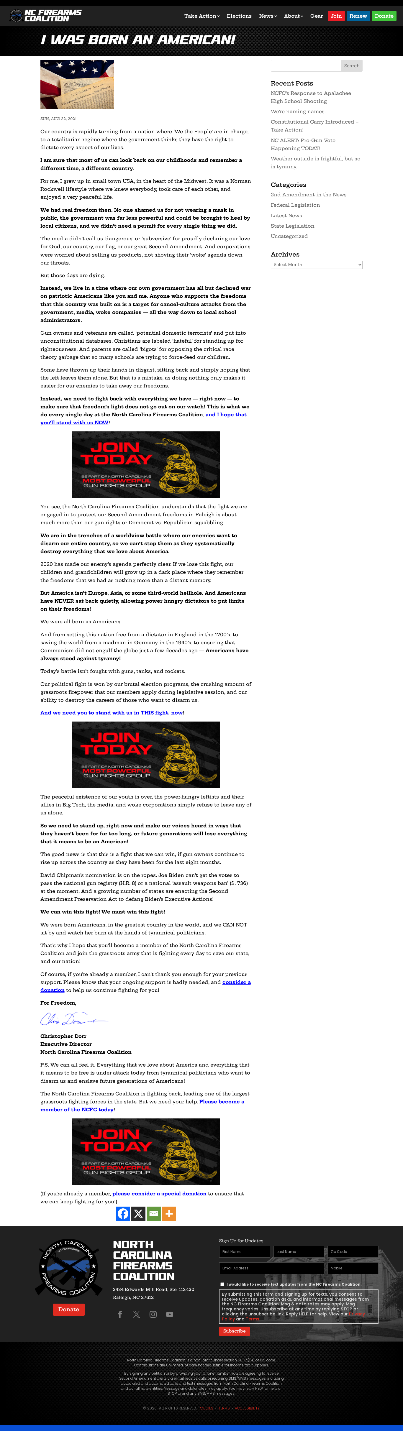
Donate (384, 15)
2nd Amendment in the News (309, 195)
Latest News (286, 215)
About (292, 16)
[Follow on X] (137, 1314)
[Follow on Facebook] (120, 1314)
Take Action (200, 16)
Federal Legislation (295, 205)
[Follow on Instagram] (153, 1314)
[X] (138, 1214)
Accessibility (247, 1408)
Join (336, 15)
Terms (252, 1319)
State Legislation (292, 226)
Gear (316, 16)
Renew (358, 15)
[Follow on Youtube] (170, 1314)
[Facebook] (123, 1214)
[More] (169, 1214)
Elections (239, 16)
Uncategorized (289, 236)
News (266, 16)
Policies (206, 1408)
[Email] (154, 1214)
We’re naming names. (298, 111)
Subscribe (234, 1331)
